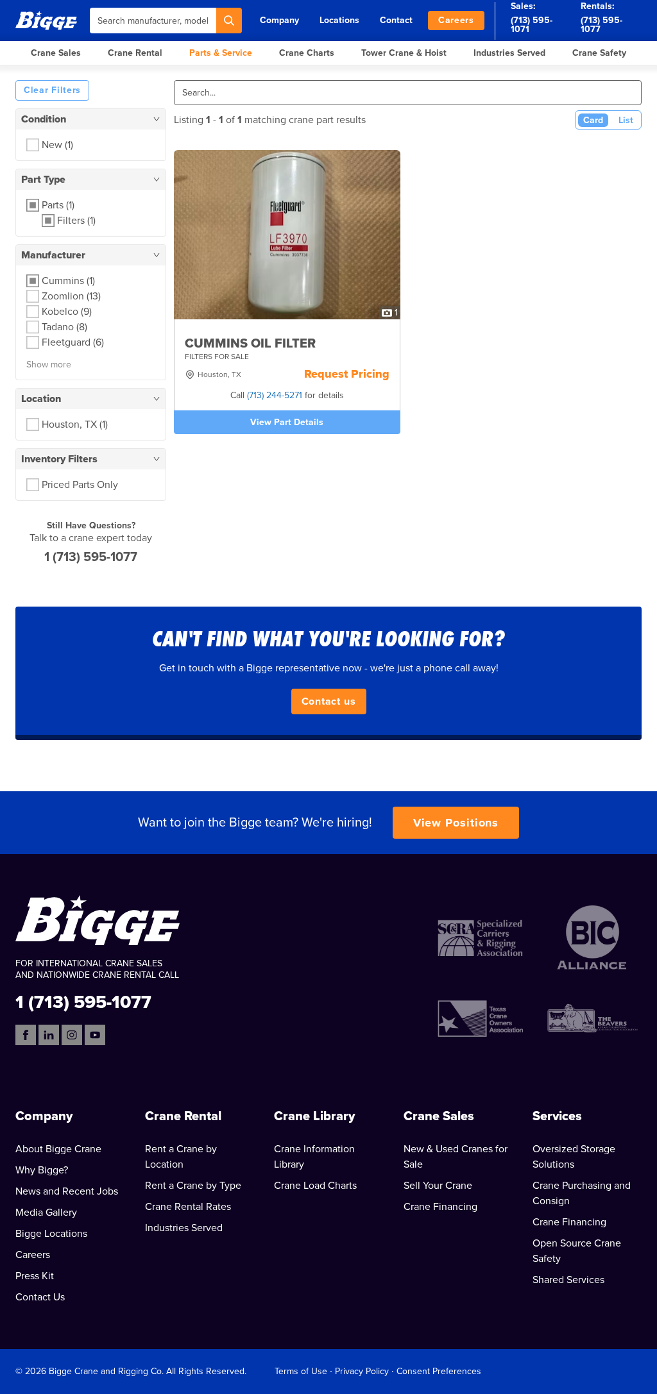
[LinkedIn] (48, 1035)
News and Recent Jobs (66, 1191)
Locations (339, 20)
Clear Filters (52, 90)
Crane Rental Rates (188, 1206)
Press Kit (34, 1276)
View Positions (456, 823)
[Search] (229, 20)
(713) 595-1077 (601, 25)
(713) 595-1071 (531, 25)
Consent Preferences (439, 1371)
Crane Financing (440, 1206)
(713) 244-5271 (274, 395)
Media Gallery (46, 1212)
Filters (76, 220)
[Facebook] (25, 1035)
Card (593, 120)
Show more (48, 364)
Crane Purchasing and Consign (582, 1193)
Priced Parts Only (80, 484)
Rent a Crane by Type (193, 1185)
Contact (396, 20)
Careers (456, 20)
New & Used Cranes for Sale (456, 1157)
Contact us (329, 701)
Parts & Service (220, 52)
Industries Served (509, 52)
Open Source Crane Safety (577, 1251)
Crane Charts (306, 52)
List (626, 120)
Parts (58, 205)
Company (279, 20)
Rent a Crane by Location (181, 1157)
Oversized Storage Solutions (574, 1157)
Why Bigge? (41, 1170)
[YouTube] (95, 1035)
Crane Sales (56, 52)
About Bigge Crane (58, 1149)
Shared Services (568, 1279)
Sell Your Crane (438, 1185)
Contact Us (40, 1297)
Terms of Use (301, 1371)
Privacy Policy (362, 1371)
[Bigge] (46, 20)
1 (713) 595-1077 (90, 557)
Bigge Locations (51, 1233)
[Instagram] (72, 1035)
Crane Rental (135, 52)
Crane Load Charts (315, 1185)
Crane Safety (599, 52)
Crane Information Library (314, 1157)
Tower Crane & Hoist (404, 52)
